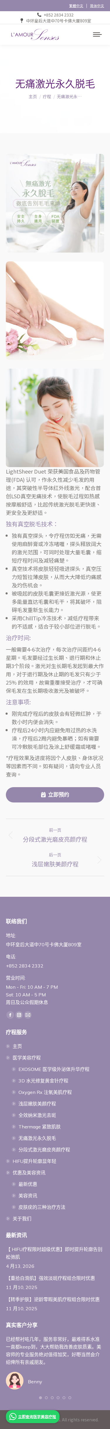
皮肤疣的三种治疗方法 (41, 1207)
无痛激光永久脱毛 (37, 1138)
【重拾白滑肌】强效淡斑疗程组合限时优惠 (50, 1278)
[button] (40, 1397)
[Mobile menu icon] (97, 34)
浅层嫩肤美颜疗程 (37, 1104)
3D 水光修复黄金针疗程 (43, 1081)
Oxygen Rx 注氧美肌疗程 (45, 1092)
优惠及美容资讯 (29, 1173)
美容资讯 (27, 1196)
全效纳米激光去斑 (37, 1115)
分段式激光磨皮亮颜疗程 (44, 1150)
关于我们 (22, 1219)
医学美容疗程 (27, 1058)
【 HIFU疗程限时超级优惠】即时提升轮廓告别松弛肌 (54, 1253)
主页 (17, 1046)
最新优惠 (27, 1184)
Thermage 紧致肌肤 (39, 1127)
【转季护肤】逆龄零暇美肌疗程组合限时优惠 (53, 1299)
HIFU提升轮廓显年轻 (34, 1161)
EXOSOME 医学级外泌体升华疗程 (53, 1069)
